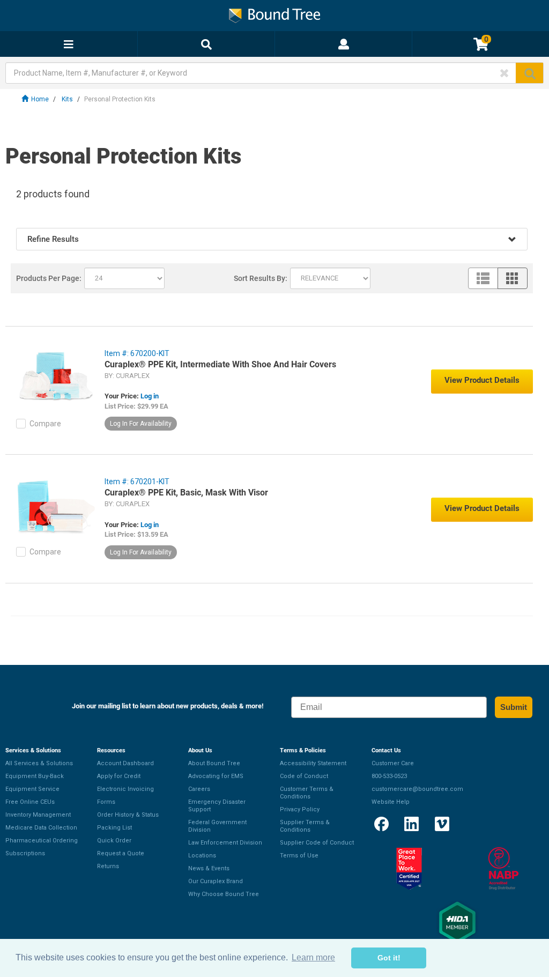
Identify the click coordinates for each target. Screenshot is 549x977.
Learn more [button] (313, 957)
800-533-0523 (389, 776)
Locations (202, 855)
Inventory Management (38, 814)
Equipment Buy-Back (34, 776)
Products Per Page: (48, 278)
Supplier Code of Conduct (317, 842)
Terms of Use (299, 855)
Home (40, 99)
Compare (45, 423)
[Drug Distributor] (503, 868)
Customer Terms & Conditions (306, 793)
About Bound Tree (214, 763)
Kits (67, 99)
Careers (199, 789)
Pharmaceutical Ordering (41, 840)
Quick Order (114, 840)
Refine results (53, 239)
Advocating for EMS (215, 776)
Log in (149, 396)
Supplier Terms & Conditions (305, 826)
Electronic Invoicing (125, 789)
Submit (513, 707)
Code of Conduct (304, 776)
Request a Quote (120, 853)
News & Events (208, 868)
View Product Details (482, 380)
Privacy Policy (300, 809)
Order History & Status (128, 814)
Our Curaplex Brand (215, 881)
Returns (108, 866)
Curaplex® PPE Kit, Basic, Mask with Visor (186, 492)
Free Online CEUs (30, 801)
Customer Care (393, 763)
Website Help (391, 801)
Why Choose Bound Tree (223, 894)
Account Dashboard (125, 763)
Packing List (114, 827)
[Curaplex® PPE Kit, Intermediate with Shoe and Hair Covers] (56, 377)
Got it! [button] (388, 957)
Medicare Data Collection (41, 827)
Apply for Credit (118, 776)
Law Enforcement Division (225, 842)
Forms (106, 801)
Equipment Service (32, 789)
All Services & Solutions (39, 763)
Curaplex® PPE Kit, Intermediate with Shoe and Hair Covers (220, 364)
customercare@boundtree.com (417, 789)
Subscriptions (25, 853)
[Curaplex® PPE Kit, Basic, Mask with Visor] (56, 505)
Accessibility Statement (313, 763)
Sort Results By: (260, 278)
